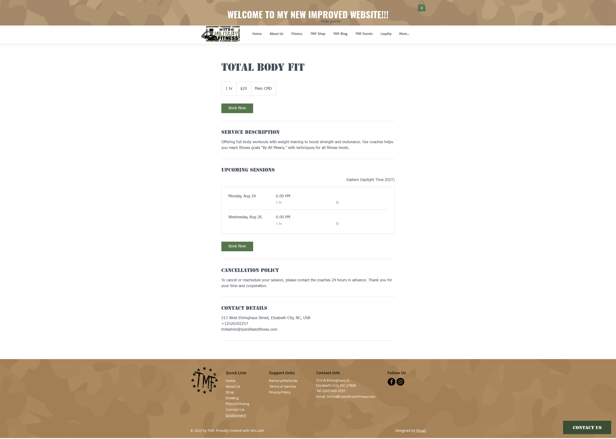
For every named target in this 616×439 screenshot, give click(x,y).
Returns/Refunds (283, 381)
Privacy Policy (279, 392)
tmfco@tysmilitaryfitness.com (351, 397)
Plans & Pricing (237, 404)
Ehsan (421, 430)
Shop (230, 392)
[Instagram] (400, 382)
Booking (232, 398)
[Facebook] (391, 382)
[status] (370, 180)
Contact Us (235, 410)
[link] (237, 108)
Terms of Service (282, 386)
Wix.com (257, 430)
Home (230, 381)
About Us (233, 386)
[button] (421, 6)
